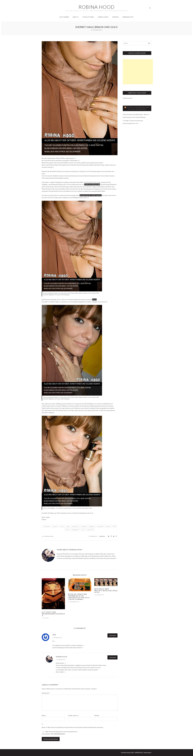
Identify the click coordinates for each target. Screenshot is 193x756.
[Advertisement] (138, 71)
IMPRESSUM (139, 752)
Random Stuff (128, 17)
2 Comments (93, 536)
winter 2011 (90, 529)
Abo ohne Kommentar (58, 734)
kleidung (83, 526)
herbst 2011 (75, 526)
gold (68, 526)
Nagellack (91, 526)
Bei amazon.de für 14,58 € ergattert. (91, 195)
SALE (114, 526)
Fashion (115, 17)
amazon (55, 526)
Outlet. (94, 299)
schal (67, 529)
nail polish (100, 526)
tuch (83, 529)
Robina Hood (49, 536)
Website (96, 715)
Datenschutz (147, 752)
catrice (62, 526)
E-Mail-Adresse (73, 715)
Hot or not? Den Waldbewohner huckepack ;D (53, 613)
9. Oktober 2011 (57, 637)
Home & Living (103, 17)
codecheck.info (127, 98)
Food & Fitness (88, 17)
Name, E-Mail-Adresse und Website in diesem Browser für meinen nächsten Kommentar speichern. (72, 727)
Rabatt (108, 526)
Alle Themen (64, 17)
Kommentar (46, 693)
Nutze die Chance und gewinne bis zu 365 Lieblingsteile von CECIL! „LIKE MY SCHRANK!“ (79, 596)
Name (44, 715)
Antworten (112, 635)
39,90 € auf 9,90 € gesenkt (92, 184)
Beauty (76, 17)
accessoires (47, 526)
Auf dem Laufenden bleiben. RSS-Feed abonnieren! (138, 108)
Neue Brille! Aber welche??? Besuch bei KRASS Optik (106, 590)
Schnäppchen (75, 529)
